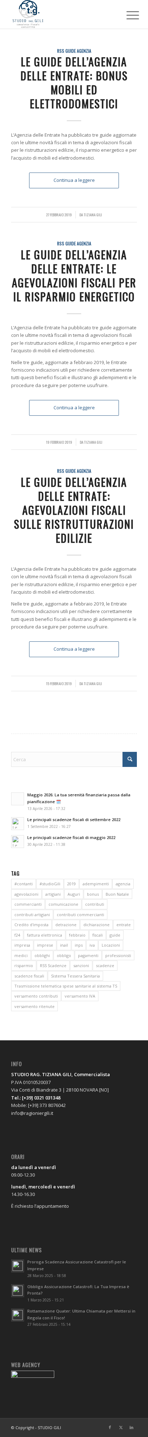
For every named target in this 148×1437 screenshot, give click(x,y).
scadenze (105, 965)
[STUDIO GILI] (61, 14)
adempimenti (96, 883)
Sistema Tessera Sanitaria (75, 976)
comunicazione (63, 904)
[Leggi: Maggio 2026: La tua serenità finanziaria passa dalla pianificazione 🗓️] (17, 798)
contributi (94, 904)
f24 (17, 935)
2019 (71, 883)
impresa (22, 945)
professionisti (118, 955)
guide (115, 935)
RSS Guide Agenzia (74, 51)
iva (92, 945)
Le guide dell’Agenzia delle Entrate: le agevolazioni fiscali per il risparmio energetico (74, 275)
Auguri (74, 894)
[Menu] (127, 15)
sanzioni (81, 965)
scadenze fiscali (29, 976)
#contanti (23, 883)
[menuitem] (127, 15)
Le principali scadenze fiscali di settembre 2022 (73, 819)
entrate (123, 924)
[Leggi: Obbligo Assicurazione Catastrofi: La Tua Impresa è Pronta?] (17, 1290)
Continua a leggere (74, 180)
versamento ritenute (34, 1006)
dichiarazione (96, 924)
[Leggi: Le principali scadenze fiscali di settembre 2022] (17, 823)
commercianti (28, 904)
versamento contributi (36, 996)
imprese (45, 945)
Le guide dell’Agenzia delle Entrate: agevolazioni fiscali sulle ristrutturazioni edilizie (74, 510)
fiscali (97, 935)
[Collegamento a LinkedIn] (131, 1427)
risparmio (23, 965)
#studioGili (50, 883)
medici (21, 955)
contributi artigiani (32, 914)
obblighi (42, 955)
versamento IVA (80, 996)
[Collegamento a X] (120, 1427)
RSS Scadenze (53, 965)
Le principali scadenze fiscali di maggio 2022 (71, 837)
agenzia (123, 883)
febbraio (77, 935)
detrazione (66, 924)
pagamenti (88, 955)
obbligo (64, 955)
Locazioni (111, 945)
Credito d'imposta (31, 924)
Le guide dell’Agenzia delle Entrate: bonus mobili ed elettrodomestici (74, 82)
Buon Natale (117, 894)
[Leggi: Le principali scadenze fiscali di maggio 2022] (17, 841)
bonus (93, 894)
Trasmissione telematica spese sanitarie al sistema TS (65, 986)
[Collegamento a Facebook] (110, 1427)
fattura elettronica (44, 935)
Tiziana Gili (93, 214)
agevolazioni (26, 894)
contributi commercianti (80, 914)
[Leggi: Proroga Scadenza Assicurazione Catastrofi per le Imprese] (17, 1265)
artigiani (53, 894)
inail (64, 945)
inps (79, 945)
